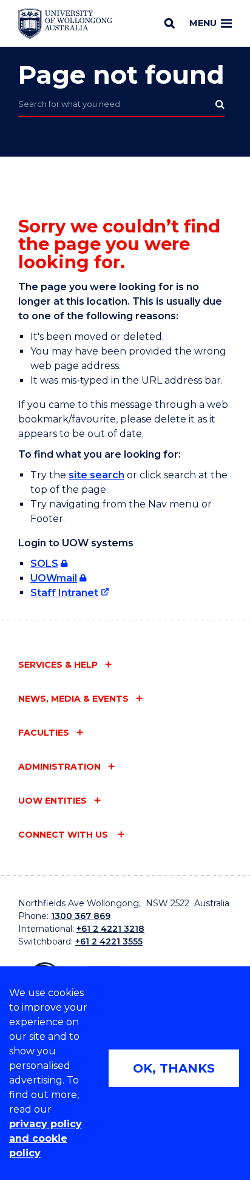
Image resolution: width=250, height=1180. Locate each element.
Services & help (58, 664)
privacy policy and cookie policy (45, 1138)
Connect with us (64, 834)
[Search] (169, 23)
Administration (59, 766)
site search (96, 475)
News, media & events (73, 698)
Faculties (43, 732)
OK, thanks (174, 1068)
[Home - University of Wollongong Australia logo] (65, 23)
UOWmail (53, 578)
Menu (203, 23)
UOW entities (52, 800)
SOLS (44, 563)
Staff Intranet (64, 592)
